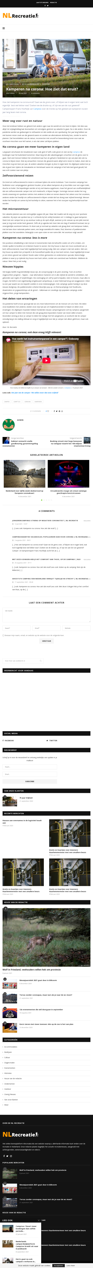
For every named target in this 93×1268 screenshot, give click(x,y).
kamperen (38, 402)
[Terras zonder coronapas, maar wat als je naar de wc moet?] (10, 998)
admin (12, 93)
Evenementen (9, 1068)
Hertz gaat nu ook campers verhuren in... (26, 1260)
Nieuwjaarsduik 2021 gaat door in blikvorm (38, 980)
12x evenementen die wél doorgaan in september (41, 1009)
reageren (87, 520)
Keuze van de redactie (30, 84)
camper (6, 402)
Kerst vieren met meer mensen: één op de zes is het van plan (46, 1024)
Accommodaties (12, 84)
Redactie (53, 2)
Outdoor (46, 84)
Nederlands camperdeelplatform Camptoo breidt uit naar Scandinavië (27, 1245)
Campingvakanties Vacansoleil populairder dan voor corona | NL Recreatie (50, 537)
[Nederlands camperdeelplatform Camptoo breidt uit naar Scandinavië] (7, 1243)
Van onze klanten (11, 1099)
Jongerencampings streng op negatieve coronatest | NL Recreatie (45, 520)
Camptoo (37, 109)
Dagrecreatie (9, 1062)
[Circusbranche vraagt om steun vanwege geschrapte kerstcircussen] (68, 474)
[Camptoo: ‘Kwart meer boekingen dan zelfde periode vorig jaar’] (7, 1228)
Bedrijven (8, 1052)
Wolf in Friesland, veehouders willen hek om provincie (32, 969)
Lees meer (70, 1265)
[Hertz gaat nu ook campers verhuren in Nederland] (7, 1261)
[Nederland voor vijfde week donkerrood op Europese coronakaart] (24, 474)
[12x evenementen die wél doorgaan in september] (10, 1013)
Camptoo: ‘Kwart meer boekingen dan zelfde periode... (26, 1228)
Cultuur (7, 1057)
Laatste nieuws (42, 2)
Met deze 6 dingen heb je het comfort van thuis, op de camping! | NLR (46, 559)
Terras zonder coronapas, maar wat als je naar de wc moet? (45, 995)
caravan (27, 402)
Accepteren (58, 1265)
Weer (6, 1105)
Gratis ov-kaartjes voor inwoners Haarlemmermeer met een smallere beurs (67, 851)
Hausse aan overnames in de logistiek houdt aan (22, 821)
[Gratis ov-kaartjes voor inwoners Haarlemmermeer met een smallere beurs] (69, 833)
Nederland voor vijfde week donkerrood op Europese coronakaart (24, 492)
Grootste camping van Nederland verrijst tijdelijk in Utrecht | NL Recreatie (50, 579)
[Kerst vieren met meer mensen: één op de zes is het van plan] (10, 1028)
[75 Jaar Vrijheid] (10, 801)
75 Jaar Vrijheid (25, 798)
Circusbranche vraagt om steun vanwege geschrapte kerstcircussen (68, 492)
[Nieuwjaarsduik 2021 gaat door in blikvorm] (10, 984)
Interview (8, 1073)
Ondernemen (9, 1084)
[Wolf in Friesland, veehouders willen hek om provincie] (46, 937)
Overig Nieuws (10, 1094)
